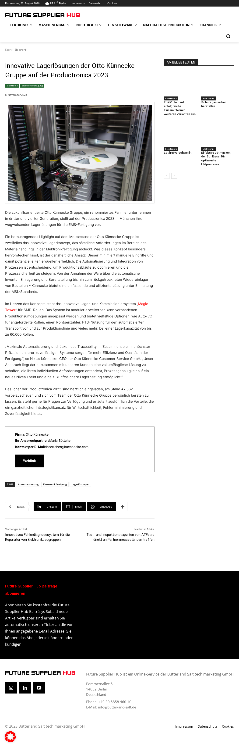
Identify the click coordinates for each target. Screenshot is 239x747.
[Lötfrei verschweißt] (180, 133)
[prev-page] (167, 176)
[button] (228, 36)
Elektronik (20, 50)
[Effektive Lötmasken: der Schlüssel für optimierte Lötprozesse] (217, 133)
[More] (122, 506)
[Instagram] (11, 688)
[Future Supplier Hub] (32, 15)
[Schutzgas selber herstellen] (217, 83)
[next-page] (174, 176)
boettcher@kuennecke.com (67, 447)
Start (8, 50)
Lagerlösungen (80, 484)
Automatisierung (28, 484)
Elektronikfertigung (32, 85)
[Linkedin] (25, 688)
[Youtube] (39, 688)
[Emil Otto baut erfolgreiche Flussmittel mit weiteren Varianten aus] (180, 83)
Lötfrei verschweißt (178, 152)
